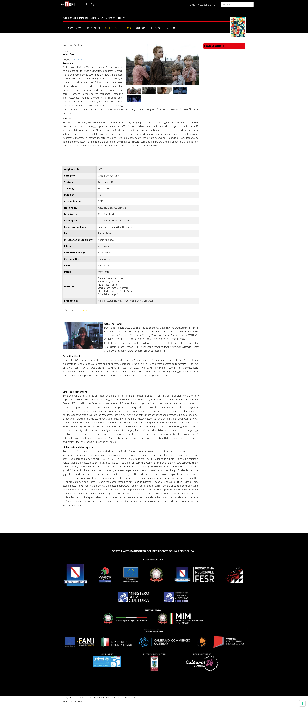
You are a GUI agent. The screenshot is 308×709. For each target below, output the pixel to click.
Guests (140, 28)
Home (191, 4)
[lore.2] (180, 89)
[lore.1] (149, 89)
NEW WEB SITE (206, 4)
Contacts (82, 310)
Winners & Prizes (90, 28)
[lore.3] (134, 98)
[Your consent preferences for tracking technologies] (302, 703)
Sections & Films (119, 28)
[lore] (162, 64)
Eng (92, 4)
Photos (156, 28)
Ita (87, 4)
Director (69, 310)
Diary (69, 28)
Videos (171, 28)
